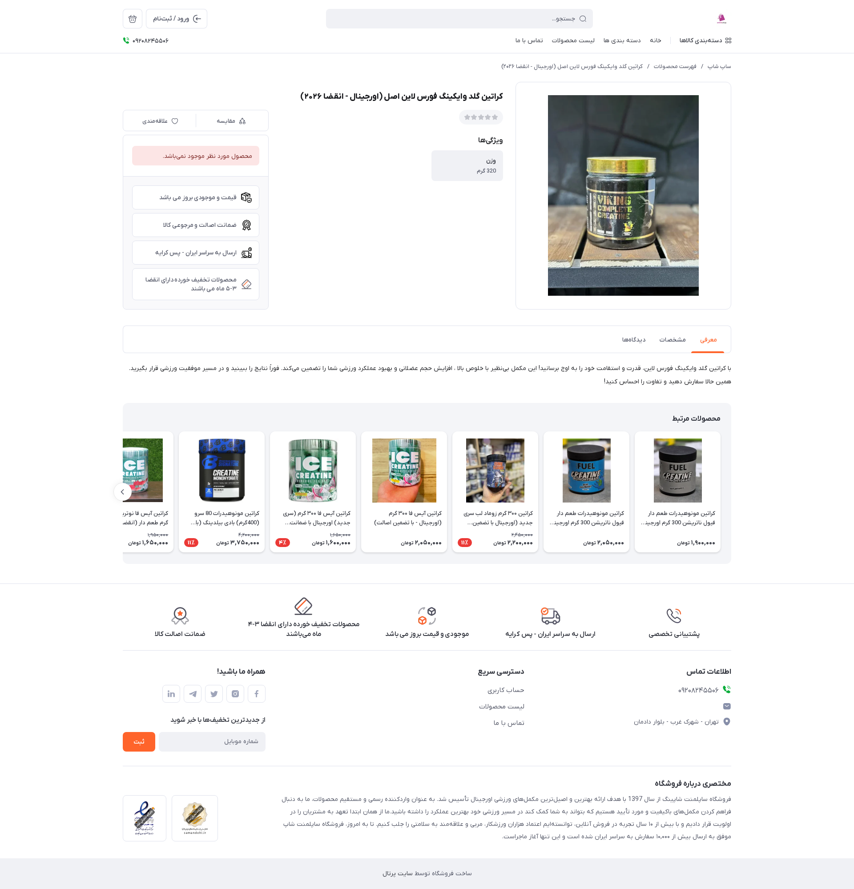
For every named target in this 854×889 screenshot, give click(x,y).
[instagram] (235, 694)
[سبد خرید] (132, 18)
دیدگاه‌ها (633, 340)
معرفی (708, 340)
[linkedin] (171, 694)
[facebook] (257, 694)
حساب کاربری (505, 690)
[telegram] (192, 694)
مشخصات (673, 340)
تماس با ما (508, 723)
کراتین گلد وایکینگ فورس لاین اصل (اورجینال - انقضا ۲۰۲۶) (572, 66)
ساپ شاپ (719, 66)
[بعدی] (123, 492)
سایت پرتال (398, 873)
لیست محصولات (501, 706)
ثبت (139, 742)
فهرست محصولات (675, 66)
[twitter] (214, 694)
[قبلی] (731, 492)
